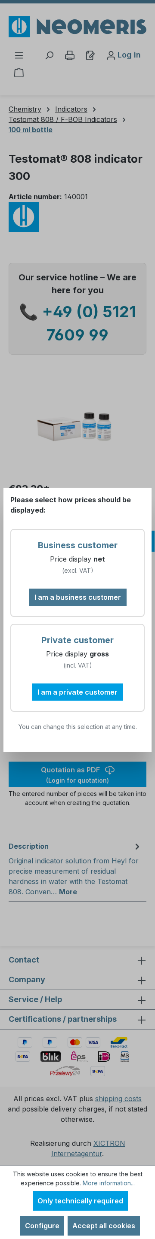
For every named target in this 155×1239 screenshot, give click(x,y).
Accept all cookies (103, 1225)
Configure (42, 1225)
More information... (109, 1183)
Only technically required (80, 1200)
